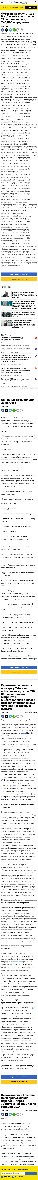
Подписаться (19, 595)
